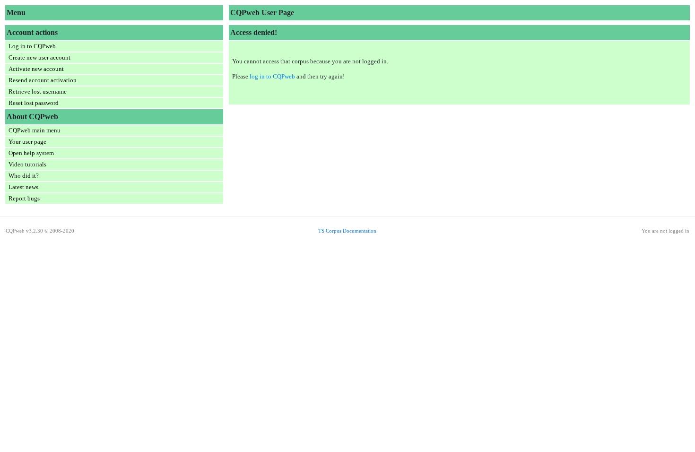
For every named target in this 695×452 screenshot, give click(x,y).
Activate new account (36, 68)
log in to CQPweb (272, 76)
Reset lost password (34, 102)
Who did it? (24, 175)
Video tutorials (27, 164)
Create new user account (39, 57)
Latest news (23, 187)
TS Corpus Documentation (347, 231)
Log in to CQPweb (32, 46)
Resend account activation (43, 80)
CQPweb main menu (35, 130)
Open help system (31, 152)
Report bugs (24, 198)
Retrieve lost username (38, 91)
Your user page (27, 141)
